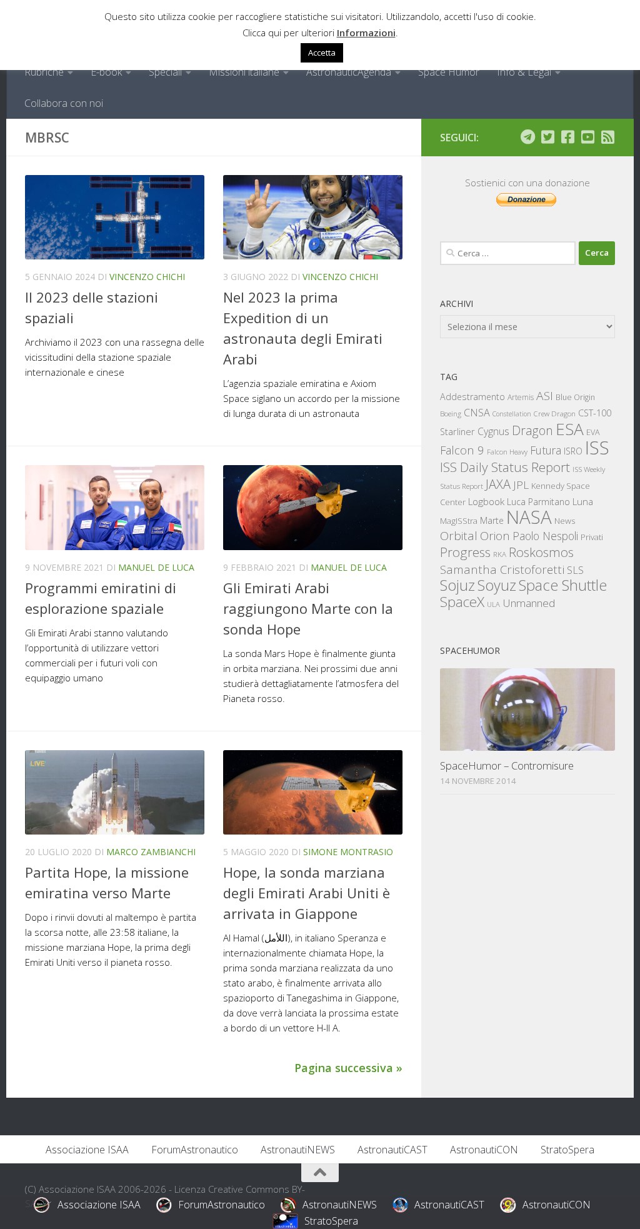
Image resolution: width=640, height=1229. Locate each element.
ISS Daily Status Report (505, 467)
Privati (592, 537)
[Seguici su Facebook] (567, 136)
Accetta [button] (322, 52)
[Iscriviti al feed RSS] (607, 136)
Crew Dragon (555, 413)
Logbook (486, 501)
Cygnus (493, 431)
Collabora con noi (63, 103)
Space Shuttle (563, 584)
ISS (597, 447)
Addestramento (472, 397)
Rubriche (44, 72)
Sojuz (457, 584)
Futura (545, 450)
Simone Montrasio (348, 852)
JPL (521, 485)
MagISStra (459, 520)
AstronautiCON (484, 1149)
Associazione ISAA (87, 1149)
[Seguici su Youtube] (587, 136)
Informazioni (366, 32)
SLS (575, 570)
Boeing (450, 413)
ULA (493, 604)
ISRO (573, 451)
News (565, 520)
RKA (499, 554)
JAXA (498, 484)
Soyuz (497, 585)
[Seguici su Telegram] (527, 136)
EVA (593, 432)
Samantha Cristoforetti (502, 569)
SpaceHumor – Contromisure (507, 765)
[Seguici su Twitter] (547, 136)
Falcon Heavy (507, 451)
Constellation (511, 413)
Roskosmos (541, 552)
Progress (465, 552)
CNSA (477, 412)
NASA (529, 516)
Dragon (532, 430)
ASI (544, 396)
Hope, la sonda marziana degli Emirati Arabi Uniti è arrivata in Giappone (306, 893)
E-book (106, 72)
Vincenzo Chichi (147, 277)
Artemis (521, 397)
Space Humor (448, 72)
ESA (570, 429)
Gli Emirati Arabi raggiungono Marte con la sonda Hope (308, 608)
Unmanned (528, 603)
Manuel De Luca (156, 567)
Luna (582, 501)
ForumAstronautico (194, 1149)
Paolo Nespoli (545, 535)
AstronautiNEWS (298, 1149)
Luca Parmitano (538, 502)
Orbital (459, 536)
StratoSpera (567, 1149)
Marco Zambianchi (151, 852)
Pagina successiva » (348, 1067)
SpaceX (462, 601)
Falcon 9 (462, 450)
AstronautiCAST (393, 1149)
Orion (495, 536)
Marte (492, 520)
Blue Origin (575, 397)
